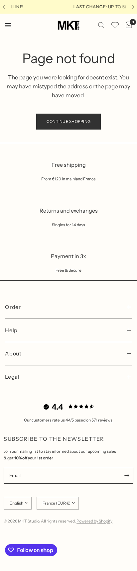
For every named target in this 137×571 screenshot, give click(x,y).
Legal (12, 376)
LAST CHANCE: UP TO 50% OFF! (78, 6)
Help (11, 330)
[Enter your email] (126, 476)
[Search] (101, 25)
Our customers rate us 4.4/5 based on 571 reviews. (68, 420)
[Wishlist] (115, 25)
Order (13, 307)
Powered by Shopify (94, 521)
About (13, 353)
